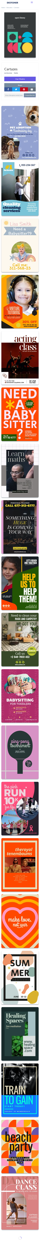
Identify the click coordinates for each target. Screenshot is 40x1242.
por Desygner (8, 73)
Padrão (16, 73)
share (20, 85)
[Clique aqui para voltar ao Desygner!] (13, 4)
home (3, 7)
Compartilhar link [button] (30, 95)
